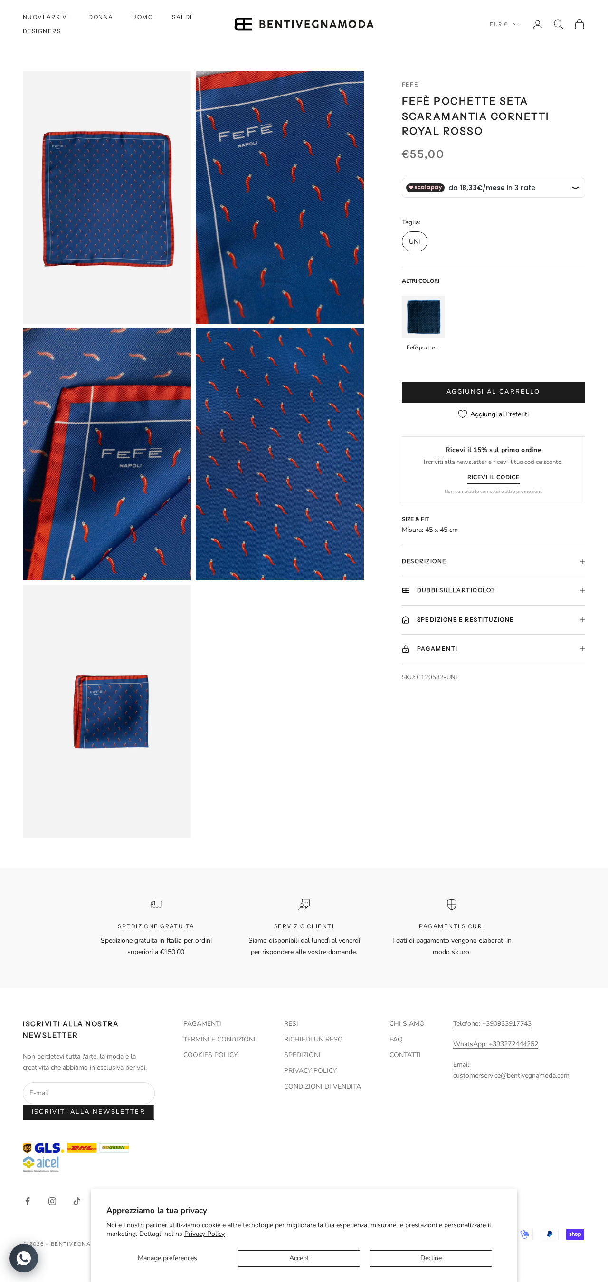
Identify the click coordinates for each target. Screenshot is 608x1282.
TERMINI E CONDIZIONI (219, 1039)
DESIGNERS (42, 31)
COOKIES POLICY (210, 1055)
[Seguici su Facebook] (27, 1201)
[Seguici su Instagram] (52, 1201)
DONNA (100, 16)
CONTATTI (405, 1055)
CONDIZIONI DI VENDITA (322, 1086)
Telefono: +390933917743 (492, 1023)
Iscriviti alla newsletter (89, 1112)
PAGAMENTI (202, 1023)
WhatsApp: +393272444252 (495, 1044)
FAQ (396, 1039)
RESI (291, 1023)
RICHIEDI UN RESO (313, 1039)
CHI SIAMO (407, 1023)
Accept (299, 1258)
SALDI (182, 16)
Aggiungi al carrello (493, 391)
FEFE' (411, 84)
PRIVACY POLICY (310, 1070)
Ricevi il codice (493, 477)
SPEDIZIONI (302, 1055)
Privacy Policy (204, 1233)
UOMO (142, 16)
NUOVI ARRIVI (46, 16)
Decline (431, 1258)
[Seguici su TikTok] (77, 1201)
